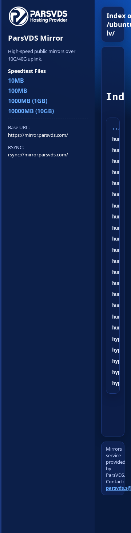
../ (116, 128)
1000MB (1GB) (27, 101)
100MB (17, 91)
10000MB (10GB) (31, 111)
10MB (16, 81)
